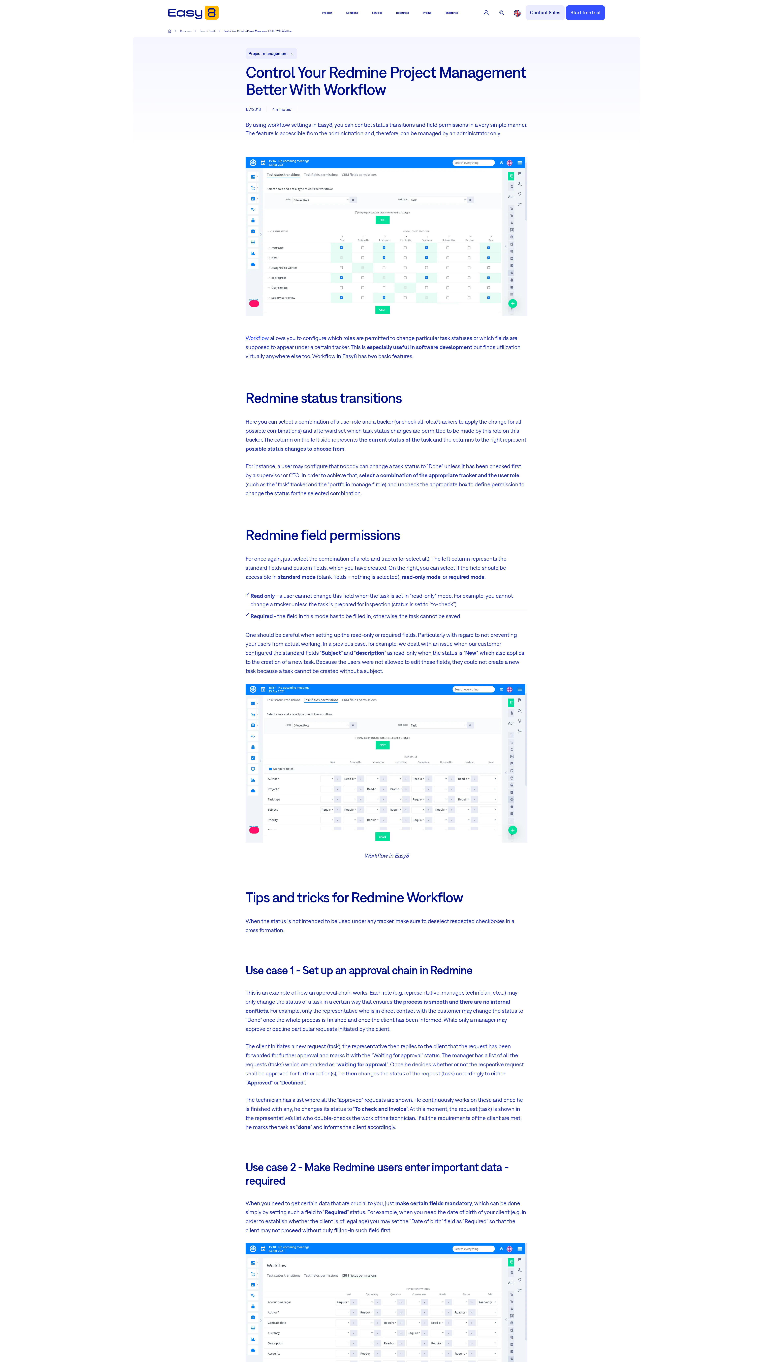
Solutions (352, 12)
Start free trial (585, 12)
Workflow (257, 338)
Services (377, 12)
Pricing (427, 12)
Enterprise (451, 12)
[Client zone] (486, 13)
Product (327, 12)
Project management (268, 53)
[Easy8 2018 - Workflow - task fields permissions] (386, 763)
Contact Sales (545, 12)
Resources (402, 12)
